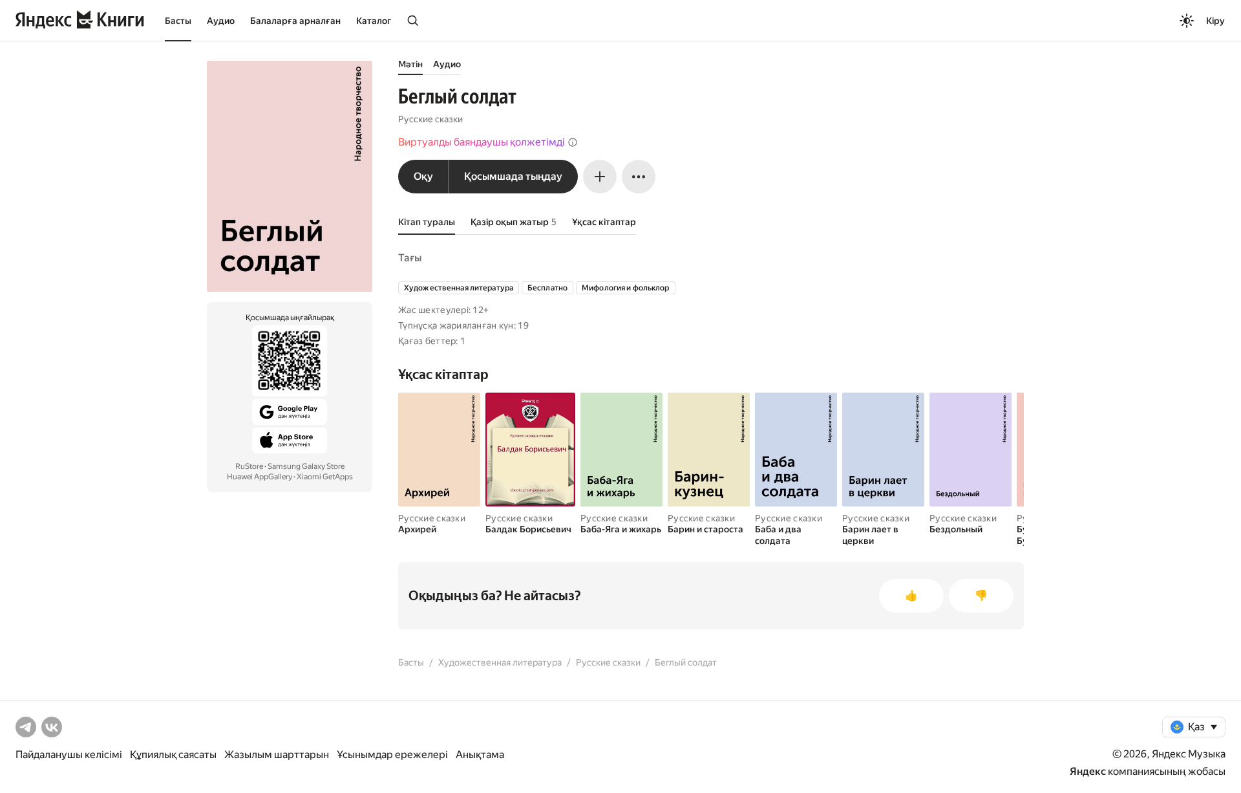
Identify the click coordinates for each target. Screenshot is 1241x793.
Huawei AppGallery (259, 476)
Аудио (221, 21)
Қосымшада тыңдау (513, 176)
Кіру (1215, 21)
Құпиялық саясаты (173, 754)
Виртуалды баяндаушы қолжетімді (481, 142)
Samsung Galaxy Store (306, 466)
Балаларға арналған (295, 21)
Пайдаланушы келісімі (69, 754)
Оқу (423, 176)
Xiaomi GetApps (325, 476)
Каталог (373, 21)
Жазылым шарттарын (276, 754)
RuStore (249, 466)
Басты (178, 21)
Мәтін (410, 64)
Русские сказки (430, 119)
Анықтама (480, 754)
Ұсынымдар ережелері (392, 754)
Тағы (409, 258)
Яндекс (1088, 771)
